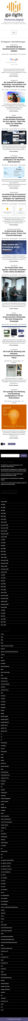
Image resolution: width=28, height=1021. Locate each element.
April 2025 (3, 548)
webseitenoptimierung (6, 977)
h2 (1, 736)
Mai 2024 (3, 580)
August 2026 (4, 501)
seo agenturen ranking (6, 869)
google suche (4, 731)
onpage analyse (4, 825)
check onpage (4, 678)
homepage (3, 745)
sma (2, 921)
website (2, 980)
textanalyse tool (4, 957)
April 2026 (3, 513)
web (2, 965)
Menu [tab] (14, 32)
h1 (1, 733)
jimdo (2, 757)
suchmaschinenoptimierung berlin (9, 942)
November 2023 (4, 598)
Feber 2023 (3, 624)
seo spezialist (4, 898)
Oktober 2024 (4, 566)
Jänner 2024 (4, 592)
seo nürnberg (4, 889)
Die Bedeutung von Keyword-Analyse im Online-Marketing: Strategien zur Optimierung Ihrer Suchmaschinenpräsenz (14, 197)
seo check (3, 874)
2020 (2, 640)
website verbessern (5, 989)
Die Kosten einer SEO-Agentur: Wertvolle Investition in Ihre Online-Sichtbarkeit (14, 270)
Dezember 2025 (4, 525)
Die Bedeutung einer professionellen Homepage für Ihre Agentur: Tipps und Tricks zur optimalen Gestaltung (14, 121)
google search (4, 725)
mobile (2, 804)
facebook (3, 704)
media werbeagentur (6, 798)
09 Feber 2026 (9, 360)
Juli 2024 (3, 575)
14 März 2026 (6, 324)
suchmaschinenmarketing (7, 936)
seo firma (3, 880)
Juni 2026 (3, 507)
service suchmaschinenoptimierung (9, 907)
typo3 (2, 960)
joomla (2, 760)
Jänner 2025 (4, 557)
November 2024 (4, 563)
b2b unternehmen (5, 666)
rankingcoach (4, 836)
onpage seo (3, 827)
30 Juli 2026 (6, 54)
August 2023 (4, 607)
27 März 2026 (6, 238)
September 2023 (4, 604)
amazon (3, 654)
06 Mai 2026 (6, 203)
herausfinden (4, 742)
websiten (14, 115)
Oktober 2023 (4, 601)
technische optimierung (6, 948)
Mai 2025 (3, 545)
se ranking (3, 845)
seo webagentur (4, 901)
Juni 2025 (3, 542)
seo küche (3, 883)
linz (2, 786)
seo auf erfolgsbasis (5, 872)
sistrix (2, 916)
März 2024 (3, 586)
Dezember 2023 (4, 595)
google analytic (4, 716)
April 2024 (3, 583)
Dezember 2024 (4, 560)
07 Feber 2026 (9, 401)
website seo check (5, 986)
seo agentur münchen (6, 863)
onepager (3, 810)
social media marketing (6, 930)
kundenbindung (4, 772)
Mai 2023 (3, 616)
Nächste (13, 444)
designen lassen (4, 689)
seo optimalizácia (5, 895)
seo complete (4, 877)
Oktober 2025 (4, 531)
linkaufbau (3, 780)
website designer (5, 983)
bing (2, 675)
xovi (2, 1007)
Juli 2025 (3, 539)
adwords (3, 648)
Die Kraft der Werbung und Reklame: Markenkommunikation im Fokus (14, 355)
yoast (2, 1009)
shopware (3, 913)
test (2, 954)
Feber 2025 (3, 554)
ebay (2, 692)
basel (2, 669)
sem (2, 854)
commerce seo (4, 681)
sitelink (2, 918)
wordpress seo (4, 1001)
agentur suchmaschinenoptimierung (9, 651)
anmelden (3, 663)
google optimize (4, 719)
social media (4, 924)
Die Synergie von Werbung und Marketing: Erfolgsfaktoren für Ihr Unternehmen (14, 395)
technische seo (4, 951)
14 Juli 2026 (6, 89)
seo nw (2, 892)
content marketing (5, 684)
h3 (1, 739)
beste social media (5, 672)
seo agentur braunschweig (7, 860)
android (2, 660)
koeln (2, 769)
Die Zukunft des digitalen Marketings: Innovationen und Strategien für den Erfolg (14, 84)
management (4, 792)
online (2, 813)
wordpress (3, 998)
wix (1, 995)
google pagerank (5, 722)
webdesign (3, 968)
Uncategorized (14, 44)
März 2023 (3, 622)
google (2, 713)
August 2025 (4, 536)
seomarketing (4, 904)
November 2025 (4, 528)
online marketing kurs (6, 819)
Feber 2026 (3, 519)
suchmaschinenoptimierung (7, 939)
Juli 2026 (3, 504)
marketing (3, 795)
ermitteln (3, 698)
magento (3, 789)
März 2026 (3, 516)
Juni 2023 (3, 613)
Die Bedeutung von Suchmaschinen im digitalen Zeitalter (14, 49)
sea (1, 848)
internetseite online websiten (14, 229)
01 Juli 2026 (6, 128)
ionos (2, 754)
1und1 (2, 634)
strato (2, 933)
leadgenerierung (5, 778)
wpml (2, 1004)
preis (2, 830)
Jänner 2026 (4, 522)
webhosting (3, 974)
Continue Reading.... (14, 76)
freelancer (3, 707)
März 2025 (3, 551)
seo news (3, 886)
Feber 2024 (3, 589)
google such (4, 728)
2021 (2, 642)
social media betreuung (6, 927)
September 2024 (4, 569)
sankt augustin (4, 842)
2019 (2, 637)
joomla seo (3, 763)
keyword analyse (14, 192)
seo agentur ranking (5, 866)
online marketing (5, 816)
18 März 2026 (6, 275)
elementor (3, 695)
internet (2, 748)
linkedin (3, 783)
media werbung (4, 801)
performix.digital (14, 19)
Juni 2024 (3, 578)
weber (2, 971)
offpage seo (3, 807)
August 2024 (4, 572)
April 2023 (3, 619)
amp (2, 657)
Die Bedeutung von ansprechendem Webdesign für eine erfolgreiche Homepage (14, 318)
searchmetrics (4, 851)
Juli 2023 (3, 610)
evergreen (3, 701)
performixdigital (14, 54)
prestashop (3, 833)
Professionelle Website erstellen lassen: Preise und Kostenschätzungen (14, 233)
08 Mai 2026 (6, 165)
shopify (2, 910)
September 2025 (4, 533)
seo (2, 857)
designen (3, 687)
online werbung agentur (6, 822)
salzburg (3, 839)
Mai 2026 (3, 510)
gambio (2, 710)
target (2, 945)
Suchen (3, 452)
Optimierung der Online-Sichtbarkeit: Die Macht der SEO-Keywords (14, 160)
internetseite (4, 751)
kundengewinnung (5, 775)
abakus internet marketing (7, 645)
